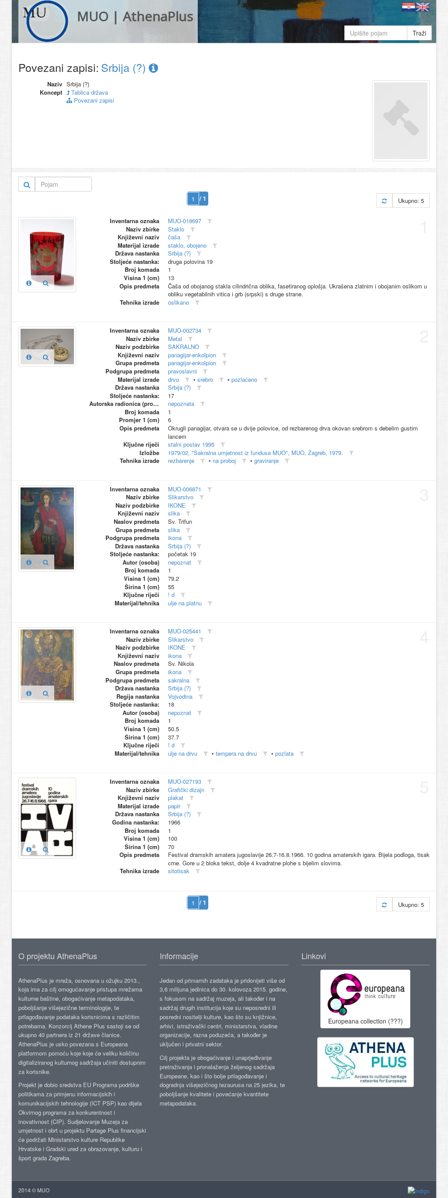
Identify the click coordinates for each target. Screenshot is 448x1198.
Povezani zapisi (93, 100)
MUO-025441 (184, 631)
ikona (175, 537)
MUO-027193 (184, 781)
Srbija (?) (125, 67)
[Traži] (27, 184)
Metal (175, 338)
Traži (419, 32)
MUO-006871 (184, 489)
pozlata (284, 753)
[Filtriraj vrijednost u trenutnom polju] (209, 221)
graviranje (266, 460)
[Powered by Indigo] (419, 1190)
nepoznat (179, 562)
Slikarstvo (180, 497)
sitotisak (178, 871)
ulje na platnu (185, 603)
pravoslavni (182, 371)
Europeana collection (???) (365, 1021)
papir (174, 806)
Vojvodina (180, 696)
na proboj (224, 460)
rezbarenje (181, 460)
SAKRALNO (183, 346)
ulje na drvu (182, 753)
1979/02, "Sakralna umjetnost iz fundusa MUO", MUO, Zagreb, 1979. (255, 452)
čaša (174, 237)
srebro (205, 379)
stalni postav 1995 (191, 444)
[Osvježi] (384, 200)
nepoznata (181, 403)
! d (171, 594)
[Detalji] (29, 282)
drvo (173, 379)
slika (174, 513)
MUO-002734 (184, 330)
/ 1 (203, 198)
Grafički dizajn (186, 790)
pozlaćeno (244, 379)
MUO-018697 (184, 221)
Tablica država (89, 92)
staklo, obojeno (187, 245)
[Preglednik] (45, 282)
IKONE (177, 505)
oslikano (178, 302)
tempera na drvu (236, 753)
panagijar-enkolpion (192, 355)
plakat (175, 797)
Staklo (176, 229)
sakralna (178, 680)
